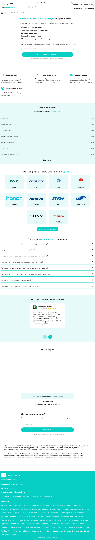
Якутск (49, 531)
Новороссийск (78, 524)
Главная (6, 13)
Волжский (65, 516)
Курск (57, 520)
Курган (50, 520)
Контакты (54, 7)
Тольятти (60, 509)
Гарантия (25, 497)
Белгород (5, 516)
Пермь (47, 513)
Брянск (25, 516)
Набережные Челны (18, 524)
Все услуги (47, 160)
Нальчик (30, 524)
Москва (4, 505)
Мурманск (5, 524)
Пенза (12, 527)
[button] (50, 337)
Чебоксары (26, 531)
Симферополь (35, 527)
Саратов (77, 509)
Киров (62, 513)
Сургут (81, 527)
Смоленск (46, 527)
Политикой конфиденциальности (55, 58)
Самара (24, 513)
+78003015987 (43, 3)
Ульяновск (55, 513)
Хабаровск (86, 509)
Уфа (21, 509)
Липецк (63, 520)
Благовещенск (15, 516)
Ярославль (69, 509)
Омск (30, 513)
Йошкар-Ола (6, 520)
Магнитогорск (73, 520)
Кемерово (34, 520)
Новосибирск (67, 505)
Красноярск (38, 513)
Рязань (19, 527)
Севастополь (58, 531)
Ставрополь (61, 527)
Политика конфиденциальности (47, 537)
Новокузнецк (77, 531)
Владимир (56, 516)
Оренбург (5, 527)
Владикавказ (46, 516)
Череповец (36, 531)
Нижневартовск (41, 524)
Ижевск (53, 509)
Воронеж (27, 509)
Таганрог (88, 527)
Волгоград (36, 509)
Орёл (87, 524)
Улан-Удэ (17, 531)
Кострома (43, 520)
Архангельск (71, 513)
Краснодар (27, 505)
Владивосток (34, 516)
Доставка (34, 497)
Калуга (26, 520)
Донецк (87, 531)
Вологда (73, 516)
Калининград (17, 520)
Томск (3, 513)
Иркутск (17, 513)
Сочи (53, 527)
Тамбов (4, 531)
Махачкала (84, 520)
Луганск (14, 535)
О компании (39, 7)
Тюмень (10, 513)
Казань (16, 509)
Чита (44, 531)
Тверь (10, 531)
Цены (48, 7)
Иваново (67, 531)
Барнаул (45, 509)
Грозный (81, 516)
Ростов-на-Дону (38, 505)
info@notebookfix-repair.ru (47, 404)
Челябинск (78, 505)
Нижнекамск (54, 524)
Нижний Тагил (65, 524)
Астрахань (81, 513)
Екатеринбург (6, 509)
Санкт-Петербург (15, 505)
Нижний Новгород (53, 505)
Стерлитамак (72, 527)
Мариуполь (5, 535)
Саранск (26, 527)
